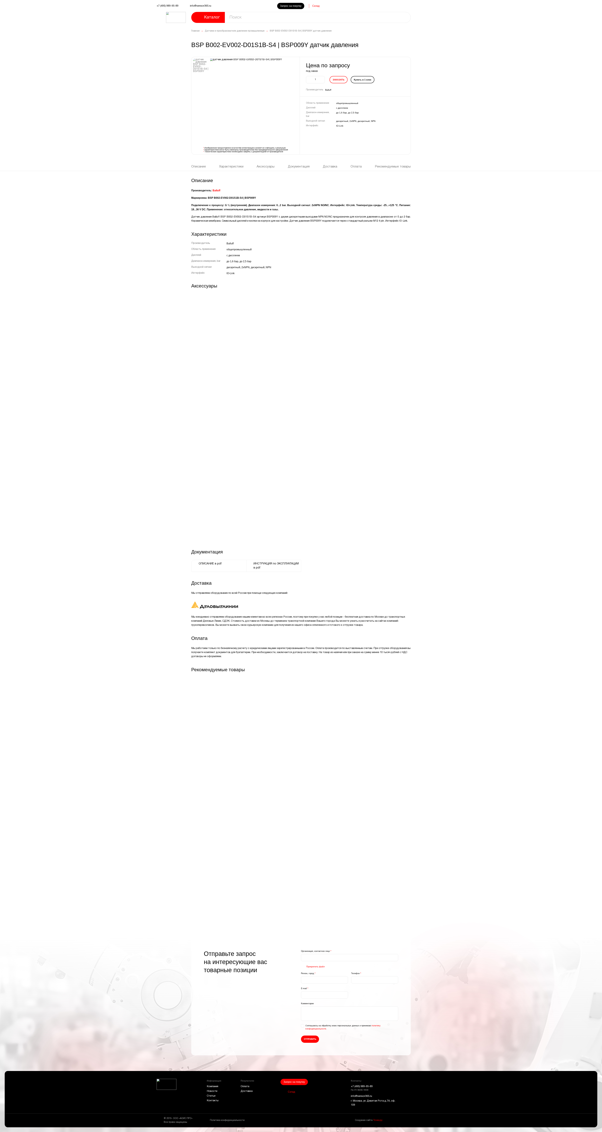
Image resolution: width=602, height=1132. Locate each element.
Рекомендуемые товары (393, 166)
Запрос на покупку (290, 6)
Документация (299, 166)
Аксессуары (266, 166)
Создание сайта (368, 1120)
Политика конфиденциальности (227, 1120)
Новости (212, 1091)
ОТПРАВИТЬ (310, 1039)
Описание (198, 166)
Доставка (330, 166)
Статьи (211, 1096)
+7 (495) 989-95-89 (167, 6)
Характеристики (231, 166)
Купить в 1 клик (362, 79)
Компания (212, 1086)
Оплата (356, 166)
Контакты (213, 1101)
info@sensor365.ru (200, 6)
